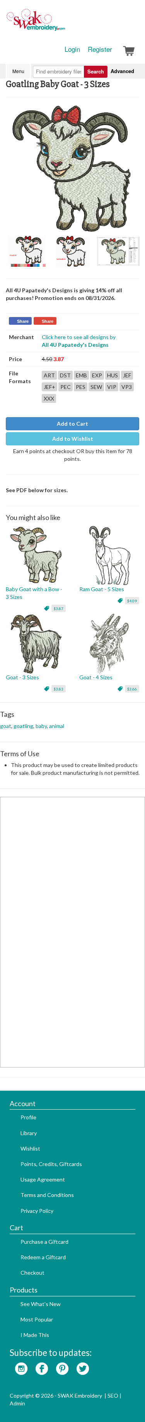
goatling (23, 726)
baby (41, 726)
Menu (18, 71)
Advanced (122, 71)
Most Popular (36, 1319)
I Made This (34, 1335)
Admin (17, 1403)
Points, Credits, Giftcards (51, 1164)
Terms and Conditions (47, 1195)
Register (100, 49)
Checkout (32, 1272)
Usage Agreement (42, 1179)
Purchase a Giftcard (44, 1241)
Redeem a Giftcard (43, 1257)
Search (95, 71)
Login (72, 49)
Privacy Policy (36, 1210)
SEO (112, 1395)
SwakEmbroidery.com (64, 23)
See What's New (40, 1304)
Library (28, 1133)
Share (23, 321)
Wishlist (30, 1148)
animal (56, 726)
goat (5, 726)
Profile (28, 1117)
